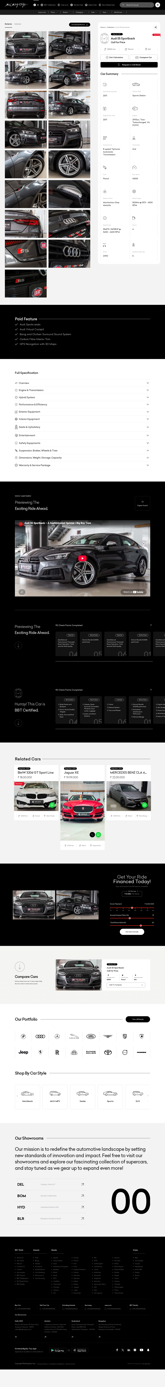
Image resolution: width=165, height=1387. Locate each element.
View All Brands (138, 1019)
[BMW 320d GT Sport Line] (36, 796)
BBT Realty (21, 1284)
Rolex (116, 1263)
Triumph (117, 1284)
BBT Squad (21, 1275)
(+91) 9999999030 (139, 1309)
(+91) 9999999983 (23, 1309)
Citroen (56, 1290)
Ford (75, 1266)
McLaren (97, 1281)
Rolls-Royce (118, 1266)
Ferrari (76, 1261)
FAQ (36, 1258)
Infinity (76, 1284)
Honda (76, 1272)
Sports (137, 1275)
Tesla (116, 1278)
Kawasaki (77, 1293)
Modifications (40, 1269)
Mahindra (97, 1272)
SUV (136, 1278)
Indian (76, 1281)
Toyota (116, 1281)
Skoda (116, 1272)
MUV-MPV (138, 1269)
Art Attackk (146, 1363)
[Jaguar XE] (82, 811)
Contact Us (21, 1266)
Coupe (137, 1263)
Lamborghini (98, 1263)
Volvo (116, 1290)
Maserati (97, 1275)
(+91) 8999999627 (71, 1309)
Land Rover (98, 1266)
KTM (95, 1261)
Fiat (75, 1263)
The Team (20, 1261)
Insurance (38, 1266)
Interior (18, 24)
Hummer (77, 1275)
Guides (37, 1263)
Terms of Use (70, 1364)
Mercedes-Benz (100, 1284)
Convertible (139, 1261)
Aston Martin (58, 1261)
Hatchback (139, 1266)
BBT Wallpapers (22, 1278)
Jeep (76, 1290)
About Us (20, 1258)
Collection (110, 27)
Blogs (37, 1261)
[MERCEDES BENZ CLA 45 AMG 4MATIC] (128, 796)
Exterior (8, 24)
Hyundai (77, 1278)
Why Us (19, 1263)
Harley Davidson (80, 1269)
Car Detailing (40, 1272)
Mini (95, 1290)
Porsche (117, 1261)
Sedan (137, 1272)
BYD (55, 1278)
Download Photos (78, 24)
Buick (55, 1275)
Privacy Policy (42, 1364)
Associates (21, 1272)
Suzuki (116, 1275)
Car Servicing (40, 1278)
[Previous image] (16, 796)
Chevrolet (56, 1284)
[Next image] (56, 796)
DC (54, 1293)
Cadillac (56, 1281)
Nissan (116, 1258)
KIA (95, 1258)
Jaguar (76, 1287)
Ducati (76, 1258)
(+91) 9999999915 (48, 1309)
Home (103, 27)
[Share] (156, 27)
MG (95, 1287)
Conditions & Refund (56, 1364)
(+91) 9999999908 (114, 1309)
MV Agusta (98, 1293)
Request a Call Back (131, 65)
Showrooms (39, 1275)
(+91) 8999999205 (93, 1309)
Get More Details (132, 932)
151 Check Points (22, 1281)
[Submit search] (151, 5)
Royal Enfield (119, 1269)
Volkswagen (118, 1287)
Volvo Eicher (118, 1293)
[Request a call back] (46, 805)
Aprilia (55, 1258)
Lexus (96, 1269)
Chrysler (56, 1287)
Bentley (56, 1269)
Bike (136, 1258)
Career (19, 1269)
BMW (55, 1272)
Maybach (97, 1278)
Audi (55, 1263)
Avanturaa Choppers (60, 1266)
